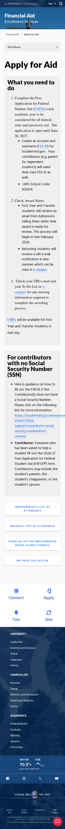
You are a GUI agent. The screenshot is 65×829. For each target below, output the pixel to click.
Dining (14, 689)
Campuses (16, 660)
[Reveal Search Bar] (61, 3)
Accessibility (40, 810)
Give (49, 619)
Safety (14, 666)
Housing (15, 683)
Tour (16, 619)
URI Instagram (24, 778)
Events (14, 706)
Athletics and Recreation (24, 695)
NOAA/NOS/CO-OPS (32, 769)
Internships (16, 747)
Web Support (55, 811)
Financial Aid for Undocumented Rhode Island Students (32, 543)
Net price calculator (33, 561)
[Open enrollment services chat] (57, 821)
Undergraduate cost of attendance (32, 509)
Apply (49, 598)
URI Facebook (8, 778)
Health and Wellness (21, 701)
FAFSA (39, 108)
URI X (40, 778)
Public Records (24, 811)
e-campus (40, 270)
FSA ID (42, 146)
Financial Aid (20, 15)
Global (14, 654)
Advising (15, 736)
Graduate (15, 730)
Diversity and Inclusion (23, 648)
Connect (16, 598)
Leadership (16, 642)
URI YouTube (57, 778)
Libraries (15, 742)
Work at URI (9, 811)
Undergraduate (18, 724)
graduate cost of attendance (32, 526)
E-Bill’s (11, 320)
